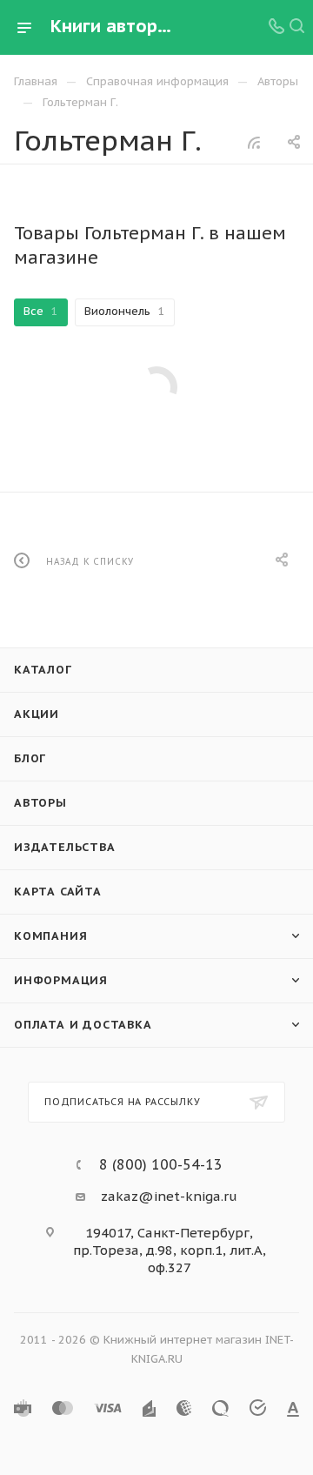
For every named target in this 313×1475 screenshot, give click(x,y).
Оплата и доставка (83, 1024)
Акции (36, 714)
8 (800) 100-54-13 (161, 1164)
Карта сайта (58, 891)
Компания (50, 936)
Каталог (43, 669)
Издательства (65, 847)
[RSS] (254, 142)
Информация (61, 980)
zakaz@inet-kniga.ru (169, 1196)
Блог (30, 758)
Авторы (40, 802)
